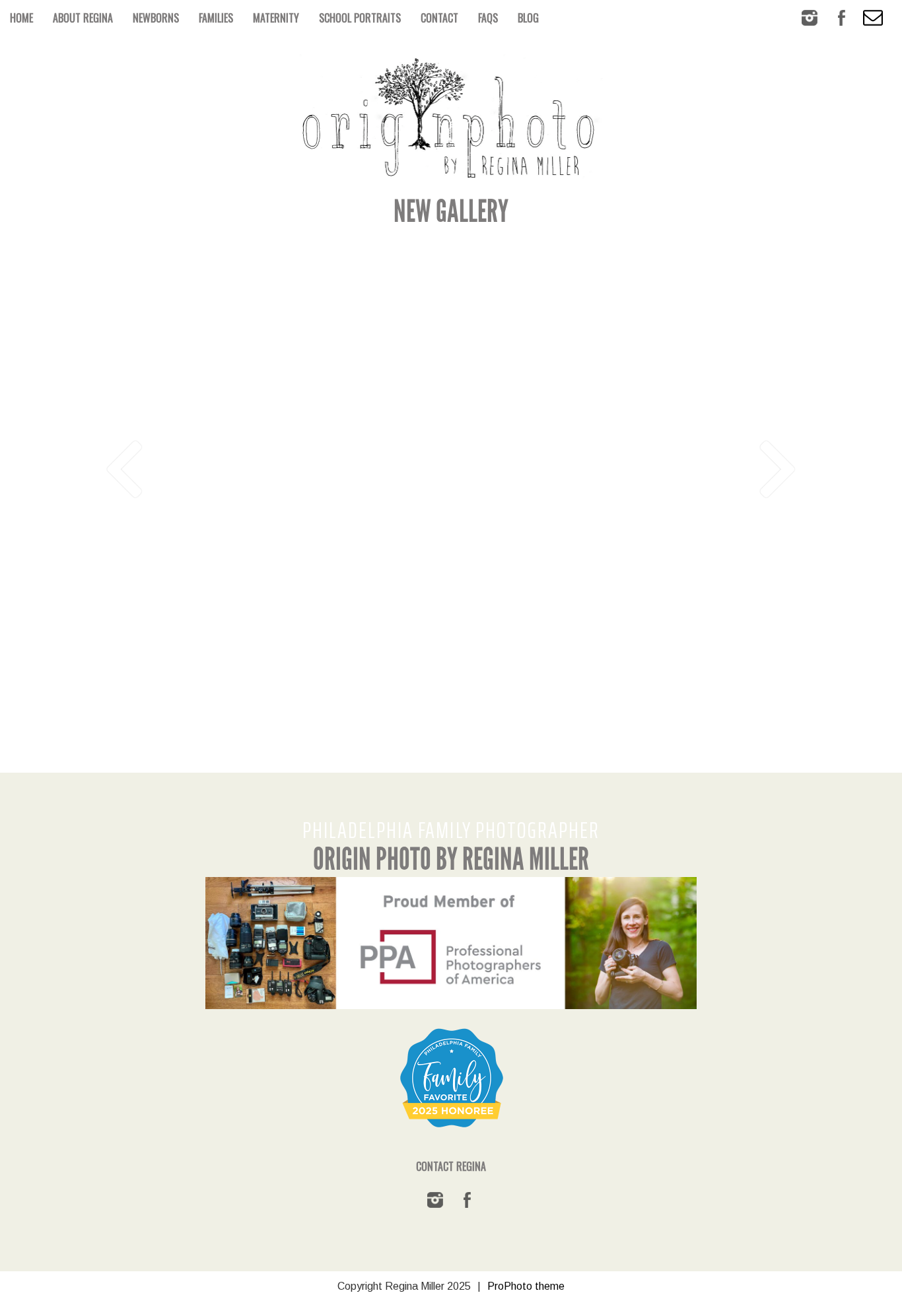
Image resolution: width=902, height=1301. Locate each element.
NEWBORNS (156, 18)
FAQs (488, 18)
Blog (528, 18)
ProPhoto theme (526, 1286)
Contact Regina (451, 1166)
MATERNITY (276, 18)
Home (21, 18)
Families (216, 18)
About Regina (83, 18)
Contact (439, 18)
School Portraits (360, 18)
